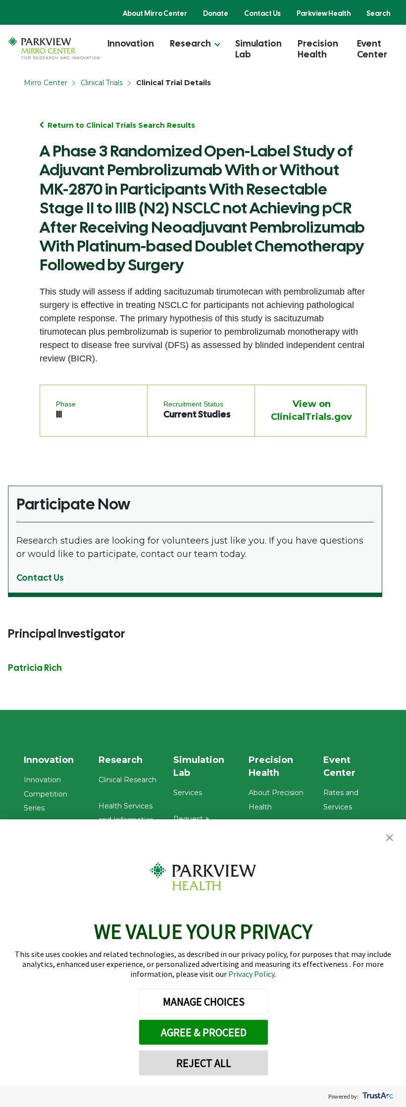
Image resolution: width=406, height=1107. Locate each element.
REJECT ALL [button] (203, 1063)
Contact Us (262, 13)
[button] (390, 838)
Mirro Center (45, 82)
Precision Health (318, 49)
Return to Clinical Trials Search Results (121, 125)
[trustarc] (377, 1096)
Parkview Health (324, 13)
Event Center (372, 49)
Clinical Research (127, 779)
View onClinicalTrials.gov (311, 410)
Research (190, 43)
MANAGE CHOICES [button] (204, 1001)
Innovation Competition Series (45, 794)
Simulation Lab (258, 49)
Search (378, 13)
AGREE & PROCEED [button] (204, 1032)
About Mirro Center (155, 13)
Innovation (130, 43)
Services (187, 792)
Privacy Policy (251, 974)
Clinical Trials (102, 82)
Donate (215, 13)
